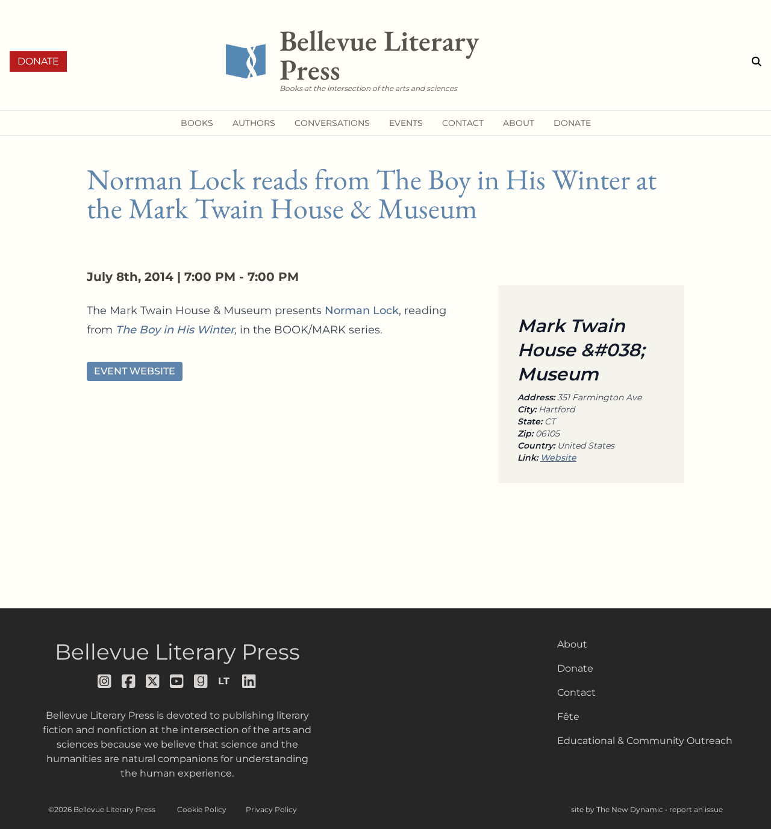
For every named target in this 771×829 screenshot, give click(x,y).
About (572, 644)
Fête (568, 716)
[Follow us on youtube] (177, 681)
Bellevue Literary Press (177, 651)
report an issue (696, 809)
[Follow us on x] (153, 681)
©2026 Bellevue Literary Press (101, 809)
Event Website (134, 371)
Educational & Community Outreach (644, 740)
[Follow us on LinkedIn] (249, 681)
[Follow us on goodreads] (201, 681)
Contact (576, 692)
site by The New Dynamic (618, 809)
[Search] (756, 61)
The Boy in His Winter (175, 329)
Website (558, 457)
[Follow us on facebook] (129, 681)
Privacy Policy (271, 809)
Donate (38, 61)
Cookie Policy (201, 809)
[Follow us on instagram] (105, 681)
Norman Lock (362, 310)
